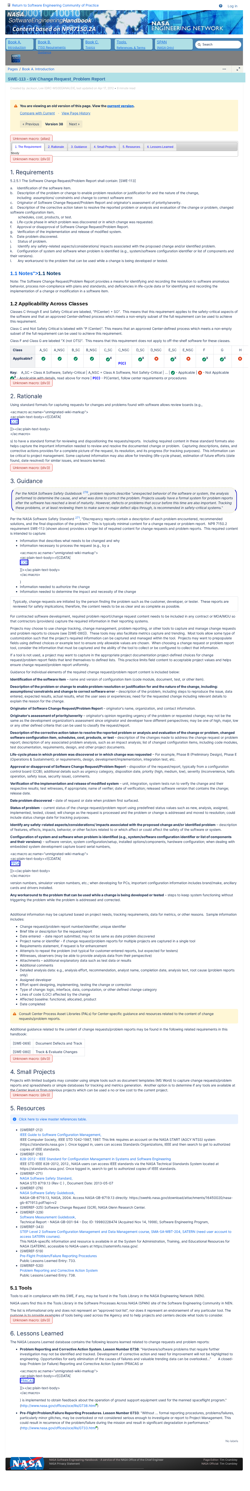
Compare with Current (37, 113)
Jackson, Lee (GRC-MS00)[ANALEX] (50, 88)
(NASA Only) (165, 47)
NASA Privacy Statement (64, 1463)
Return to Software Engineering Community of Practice (55, 5)
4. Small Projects (105, 147)
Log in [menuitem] (232, 6)
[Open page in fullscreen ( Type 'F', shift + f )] (238, 69)
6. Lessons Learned (160, 147)
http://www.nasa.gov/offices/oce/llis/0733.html (58, 1428)
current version (120, 106)
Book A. (14, 42)
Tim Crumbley (228, 1459)
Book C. (92, 42)
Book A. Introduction (38, 69)
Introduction (17, 47)
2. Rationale (56, 147)
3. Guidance (79, 147)
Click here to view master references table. (53, 1119)
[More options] (224, 69)
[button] (221, 6)
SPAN (162, 42)
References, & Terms (131, 47)
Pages (13, 69)
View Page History (76, 113)
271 (77, 517)
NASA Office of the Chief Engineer (142, 1459)
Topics (90, 47)
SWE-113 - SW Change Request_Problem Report (56, 79)
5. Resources (131, 147)
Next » (74, 124)
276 (85, 492)
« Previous (31, 124)
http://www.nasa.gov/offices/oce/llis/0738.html (58, 1406)
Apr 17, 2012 (106, 88)
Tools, (122, 42)
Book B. (44, 42)
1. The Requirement (28, 147)
